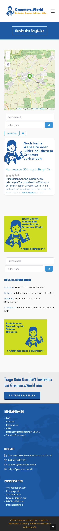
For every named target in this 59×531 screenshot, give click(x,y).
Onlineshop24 (29, 527)
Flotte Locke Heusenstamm (29, 287)
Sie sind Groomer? (16, 435)
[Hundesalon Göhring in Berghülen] (29, 76)
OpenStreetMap (38, 109)
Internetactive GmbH (17, 523)
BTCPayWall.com (15, 501)
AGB (8, 428)
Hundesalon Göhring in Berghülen (29, 169)
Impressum (12, 425)
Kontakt (10, 421)
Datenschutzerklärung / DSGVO (23, 431)
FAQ (8, 418)
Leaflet (18, 109)
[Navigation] (53, 11)
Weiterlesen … (29, 192)
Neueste (11, 133)
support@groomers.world (22, 464)
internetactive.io (14, 504)
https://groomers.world (20, 469)
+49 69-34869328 (17, 460)
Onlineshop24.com (16, 487)
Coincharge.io (13, 494)
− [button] (8, 57)
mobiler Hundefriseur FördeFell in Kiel (33, 293)
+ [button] (8, 53)
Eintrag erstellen (22, 395)
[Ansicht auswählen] (22, 133)
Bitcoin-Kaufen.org (16, 498)
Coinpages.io (13, 491)
